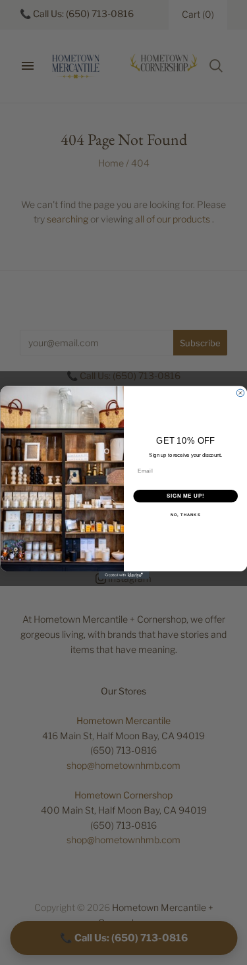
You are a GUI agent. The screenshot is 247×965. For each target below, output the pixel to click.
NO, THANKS (185, 515)
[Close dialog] (240, 393)
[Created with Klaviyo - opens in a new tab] (123, 575)
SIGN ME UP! (185, 496)
